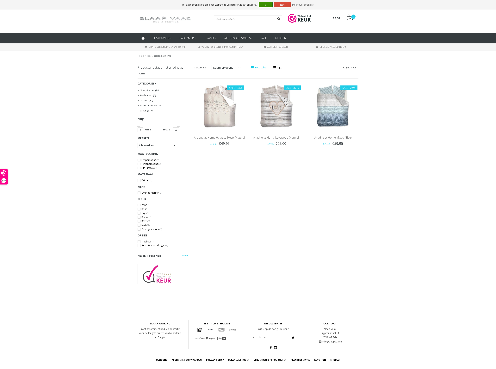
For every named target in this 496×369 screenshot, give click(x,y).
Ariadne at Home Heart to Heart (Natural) (219, 137)
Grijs (145, 213)
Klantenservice (300, 359)
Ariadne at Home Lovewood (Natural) (276, 137)
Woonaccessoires (237, 38)
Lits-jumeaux (149, 168)
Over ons (161, 359)
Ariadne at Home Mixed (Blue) (332, 137)
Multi (145, 225)
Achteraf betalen (277, 46)
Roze (145, 221)
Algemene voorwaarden (187, 359)
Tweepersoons (151, 164)
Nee (282, 4)
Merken (280, 38)
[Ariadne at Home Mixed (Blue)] (333, 105)
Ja (266, 4)
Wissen (185, 255)
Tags (149, 55)
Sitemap (335, 359)
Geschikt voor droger (154, 245)
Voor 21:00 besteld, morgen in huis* (222, 46)
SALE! (264, 38)
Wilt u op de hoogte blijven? (273, 329)
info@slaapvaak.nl (332, 341)
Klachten (320, 359)
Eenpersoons (150, 160)
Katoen (146, 180)
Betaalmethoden (238, 359)
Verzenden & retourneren (270, 359)
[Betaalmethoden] (200, 330)
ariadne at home (162, 55)
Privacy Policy (215, 359)
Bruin (145, 209)
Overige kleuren (151, 229)
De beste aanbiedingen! (333, 46)
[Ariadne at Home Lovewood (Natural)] (276, 105)
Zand (145, 205)
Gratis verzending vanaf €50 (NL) (167, 46)
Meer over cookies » (303, 4)
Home (141, 55)
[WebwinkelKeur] (163, 274)
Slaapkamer (161, 38)
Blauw (146, 217)
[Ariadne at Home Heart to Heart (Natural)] (219, 105)
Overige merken (151, 192)
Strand (209, 38)
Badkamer (186, 38)
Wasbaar (147, 241)
